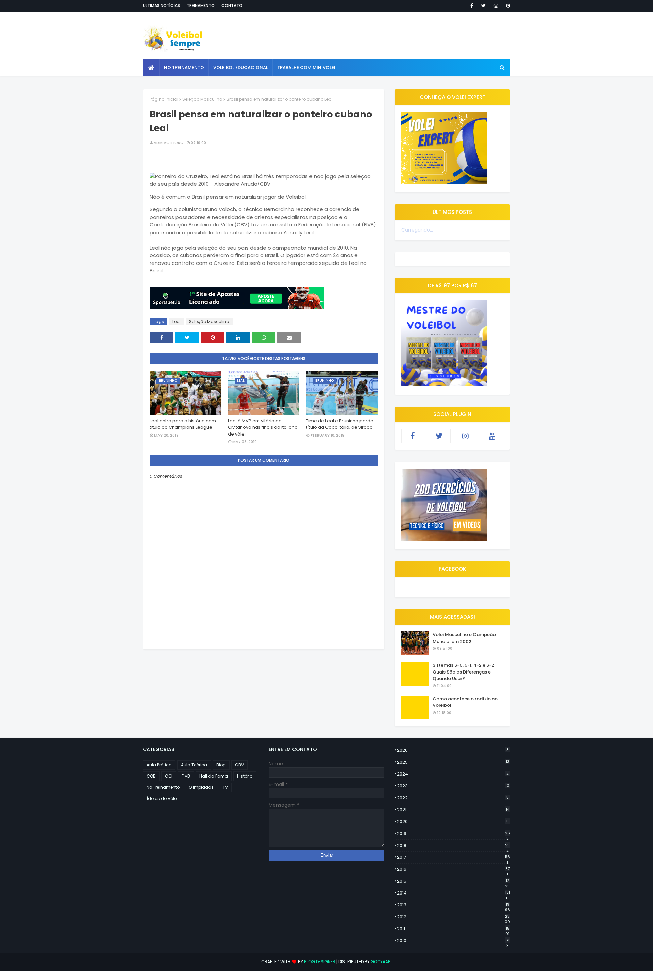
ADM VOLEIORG (168, 143)
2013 (453, 905)
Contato (231, 5)
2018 (453, 845)
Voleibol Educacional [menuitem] (240, 67)
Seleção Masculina (202, 99)
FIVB (186, 776)
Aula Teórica (194, 765)
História (245, 776)
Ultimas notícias (161, 5)
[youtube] (492, 436)
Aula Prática (159, 765)
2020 (453, 821)
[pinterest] (507, 6)
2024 (453, 774)
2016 (453, 869)
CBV (239, 765)
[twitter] (483, 6)
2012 (453, 917)
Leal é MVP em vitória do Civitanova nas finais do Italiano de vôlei (263, 427)
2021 (453, 809)
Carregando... (417, 229)
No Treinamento (163, 787)
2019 (453, 833)
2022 (453, 798)
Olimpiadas (201, 787)
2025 (453, 762)
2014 (453, 893)
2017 (453, 857)
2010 (453, 940)
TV (225, 787)
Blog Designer (319, 962)
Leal (176, 321)
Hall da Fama (213, 776)
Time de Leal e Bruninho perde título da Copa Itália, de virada (339, 424)
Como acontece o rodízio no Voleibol (465, 702)
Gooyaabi (381, 962)
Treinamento (201, 5)
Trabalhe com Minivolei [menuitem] (306, 67)
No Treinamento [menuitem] (184, 67)
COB (151, 776)
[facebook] (471, 6)
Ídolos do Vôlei (162, 798)
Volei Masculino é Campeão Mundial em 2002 (464, 638)
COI (168, 776)
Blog (221, 765)
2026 (453, 750)
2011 (453, 928)
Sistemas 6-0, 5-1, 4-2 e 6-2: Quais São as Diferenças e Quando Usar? (464, 672)
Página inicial (164, 99)
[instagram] (495, 6)
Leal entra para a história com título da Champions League (183, 424)
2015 (453, 881)
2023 (453, 786)
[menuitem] (151, 67)
